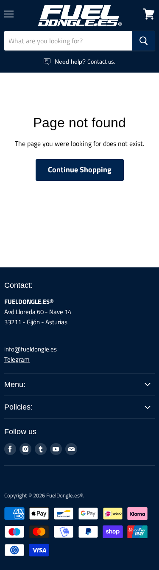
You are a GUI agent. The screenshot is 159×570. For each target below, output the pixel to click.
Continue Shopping (80, 169)
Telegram (17, 359)
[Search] (143, 41)
